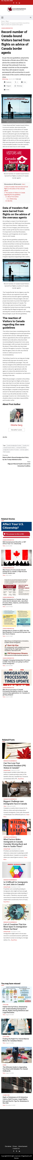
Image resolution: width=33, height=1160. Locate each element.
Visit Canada (6, 452)
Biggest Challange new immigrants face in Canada (16, 789)
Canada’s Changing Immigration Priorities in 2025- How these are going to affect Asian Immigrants (16, 648)
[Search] (30, 17)
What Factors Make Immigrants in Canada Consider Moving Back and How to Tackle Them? (16, 827)
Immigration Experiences (10, 760)
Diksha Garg (5, 79)
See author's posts (16, 430)
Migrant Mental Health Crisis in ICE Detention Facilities (19, 464)
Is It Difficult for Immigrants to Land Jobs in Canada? (16, 870)
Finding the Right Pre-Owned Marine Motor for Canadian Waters (16, 1027)
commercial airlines (21, 447)
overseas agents (24, 449)
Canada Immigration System (14, 445)
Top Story (5, 1004)
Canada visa (26, 445)
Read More (21, 778)
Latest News (6, 1036)
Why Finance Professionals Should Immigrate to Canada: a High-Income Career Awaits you (16, 558)
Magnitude (24, 1156)
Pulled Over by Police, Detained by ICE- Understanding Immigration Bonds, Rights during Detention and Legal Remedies (16, 995)
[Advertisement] (16, 718)
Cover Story (6, 1095)
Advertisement (22, 1146)
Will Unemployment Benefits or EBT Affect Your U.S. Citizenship (16, 530)
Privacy (15, 1146)
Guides (4, 1064)
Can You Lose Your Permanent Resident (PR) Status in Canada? (16, 751)
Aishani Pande (7, 770)
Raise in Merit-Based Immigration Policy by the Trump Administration (16, 457)
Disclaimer (8, 1146)
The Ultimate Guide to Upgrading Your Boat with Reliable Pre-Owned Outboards (16, 1055)
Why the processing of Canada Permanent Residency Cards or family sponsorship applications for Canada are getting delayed (16, 678)
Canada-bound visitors (9, 447)
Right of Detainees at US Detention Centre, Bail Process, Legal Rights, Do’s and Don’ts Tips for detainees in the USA (16, 1085)
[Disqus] (16, 493)
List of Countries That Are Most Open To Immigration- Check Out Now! (16, 912)
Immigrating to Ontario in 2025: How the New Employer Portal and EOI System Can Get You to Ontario (16, 618)
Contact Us (16, 1148)
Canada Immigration (7, 28)
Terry (4, 545)
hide (23, 184)
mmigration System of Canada (11, 449)
